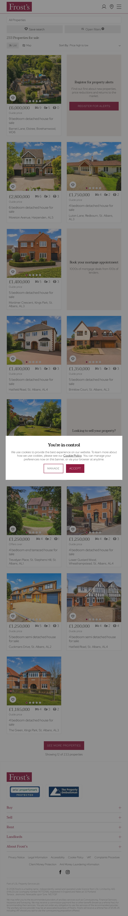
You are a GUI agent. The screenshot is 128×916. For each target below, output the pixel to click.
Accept (75, 468)
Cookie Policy (72, 455)
